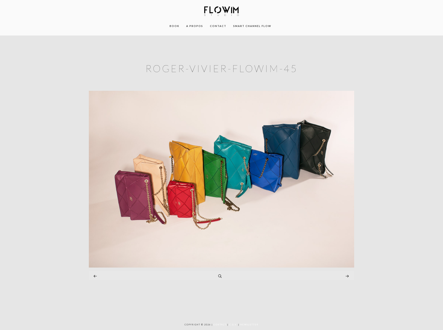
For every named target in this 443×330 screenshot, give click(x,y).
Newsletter (249, 324)
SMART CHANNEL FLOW (252, 25)
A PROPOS (194, 25)
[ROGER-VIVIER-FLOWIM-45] (221, 266)
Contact (220, 324)
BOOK (174, 25)
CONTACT (218, 25)
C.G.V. (233, 324)
